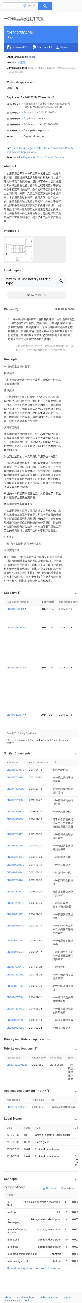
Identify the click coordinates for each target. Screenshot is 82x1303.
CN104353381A (16, 714)
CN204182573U (15, 1008)
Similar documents (53, 148)
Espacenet (29, 157)
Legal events (34, 148)
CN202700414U (15, 880)
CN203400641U (15, 966)
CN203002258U (15, 1019)
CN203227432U (15, 856)
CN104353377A (16, 667)
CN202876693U (15, 951)
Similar (64, 47)
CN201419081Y (15, 811)
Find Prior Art (44, 47)
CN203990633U (15, 864)
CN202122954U (15, 902)
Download (52, 1188)
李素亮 (21, 62)
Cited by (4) (19, 148)
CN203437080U (15, 819)
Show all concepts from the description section (34, 1268)
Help (27, 1300)
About (8, 1297)
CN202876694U (15, 925)
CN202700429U (15, 777)
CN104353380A (16, 608)
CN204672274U (15, 940)
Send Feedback (26, 1297)
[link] (10, 1203)
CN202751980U (15, 800)
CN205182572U (15, 891)
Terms (67, 1297)
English (31, 56)
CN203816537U (15, 914)
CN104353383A (16, 627)
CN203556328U (15, 845)
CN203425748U (15, 997)
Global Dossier (45, 157)
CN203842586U (15, 1027)
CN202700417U (15, 834)
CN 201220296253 (17, 1064)
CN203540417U (15, 769)
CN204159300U (15, 788)
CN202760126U (15, 974)
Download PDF (20, 47)
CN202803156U (15, 985)
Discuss (59, 157)
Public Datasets (49, 1297)
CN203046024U (15, 872)
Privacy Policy (12, 1300)
